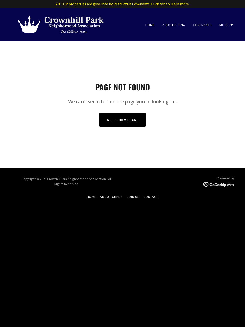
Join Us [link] (133, 197)
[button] (226, 25)
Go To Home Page (123, 120)
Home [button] (91, 197)
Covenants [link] (202, 25)
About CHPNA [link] (173, 25)
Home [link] (150, 25)
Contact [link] (150, 197)
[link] (61, 23)
